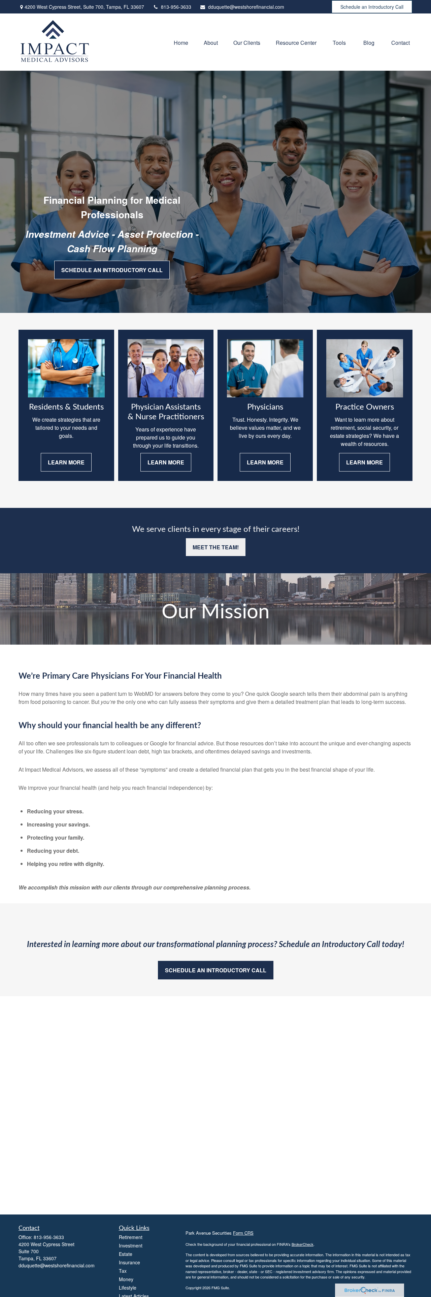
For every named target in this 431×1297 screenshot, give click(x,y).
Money (126, 1279)
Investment (130, 1245)
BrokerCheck (302, 1244)
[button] (181, 42)
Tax (123, 1270)
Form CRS (243, 1233)
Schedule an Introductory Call (371, 6)
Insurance (129, 1262)
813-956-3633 (176, 6)
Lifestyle (127, 1287)
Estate (125, 1254)
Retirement (130, 1237)
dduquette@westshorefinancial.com (246, 6)
